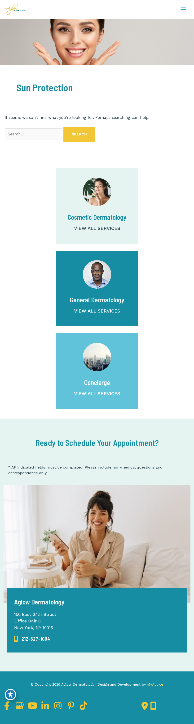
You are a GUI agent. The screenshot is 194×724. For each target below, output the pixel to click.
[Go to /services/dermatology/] (97, 288)
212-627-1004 (36, 639)
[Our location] (153, 706)
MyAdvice (154, 684)
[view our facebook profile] (7, 706)
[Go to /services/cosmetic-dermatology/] (97, 206)
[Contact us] (144, 706)
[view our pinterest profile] (70, 706)
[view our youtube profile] (32, 706)
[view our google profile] (19, 706)
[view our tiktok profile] (83, 706)
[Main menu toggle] (183, 9)
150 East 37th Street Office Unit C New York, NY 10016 (35, 621)
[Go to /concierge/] (97, 371)
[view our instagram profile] (58, 706)
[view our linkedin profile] (45, 706)
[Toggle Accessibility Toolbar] (10, 694)
